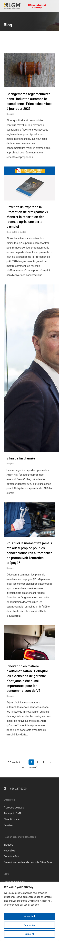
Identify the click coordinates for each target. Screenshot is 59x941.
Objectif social (12, 819)
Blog (9, 232)
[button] (53, 6)
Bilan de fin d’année (21, 458)
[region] (29, 911)
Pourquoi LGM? (12, 813)
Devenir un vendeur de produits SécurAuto (28, 862)
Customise (29, 925)
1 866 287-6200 (17, 788)
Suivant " (33, 767)
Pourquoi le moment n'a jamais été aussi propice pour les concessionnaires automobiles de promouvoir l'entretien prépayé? (29, 553)
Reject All (30, 934)
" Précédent (14, 762)
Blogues (10, 114)
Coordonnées (11, 856)
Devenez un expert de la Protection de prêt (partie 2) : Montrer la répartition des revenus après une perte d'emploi (28, 217)
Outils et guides (19, 232)
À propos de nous (14, 807)
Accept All (29, 916)
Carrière (8, 825)
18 (23, 767)
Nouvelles (9, 850)
